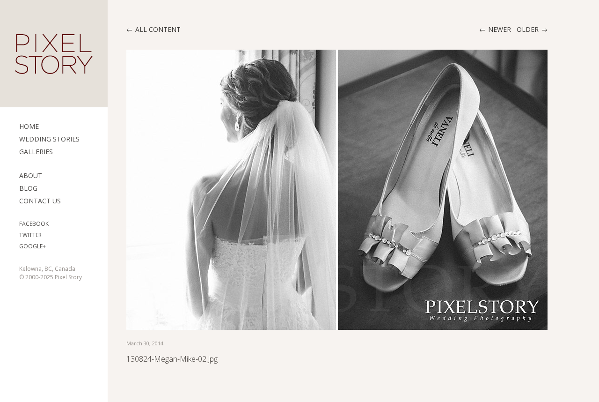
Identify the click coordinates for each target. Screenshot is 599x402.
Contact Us (40, 200)
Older (528, 29)
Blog (28, 188)
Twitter (30, 235)
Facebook (34, 224)
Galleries (36, 151)
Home (29, 126)
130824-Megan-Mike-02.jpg (172, 359)
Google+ (32, 246)
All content (158, 29)
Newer (499, 29)
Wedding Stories (49, 138)
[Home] (54, 54)
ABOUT (30, 175)
